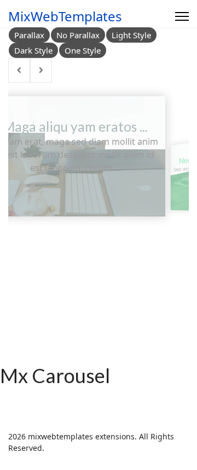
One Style (83, 50)
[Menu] (182, 16)
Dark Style (33, 50)
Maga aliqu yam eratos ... (75, 126)
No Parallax (78, 35)
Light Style (131, 35)
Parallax (29, 35)
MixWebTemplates (65, 16)
